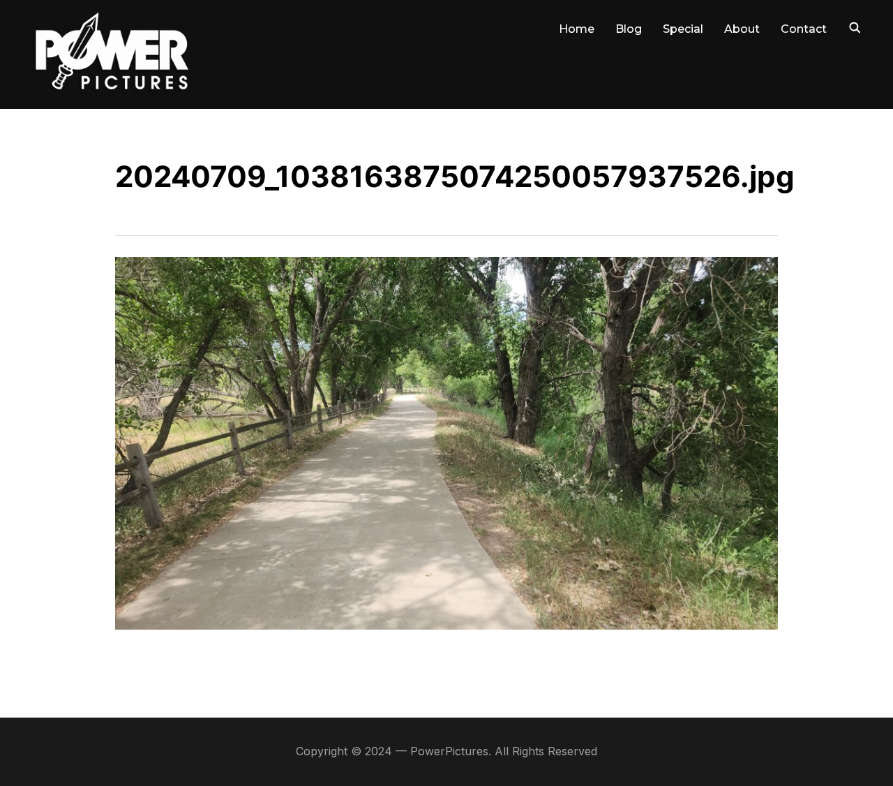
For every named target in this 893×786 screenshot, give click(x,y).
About (742, 29)
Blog (628, 29)
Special (683, 29)
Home (576, 29)
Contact (804, 29)
